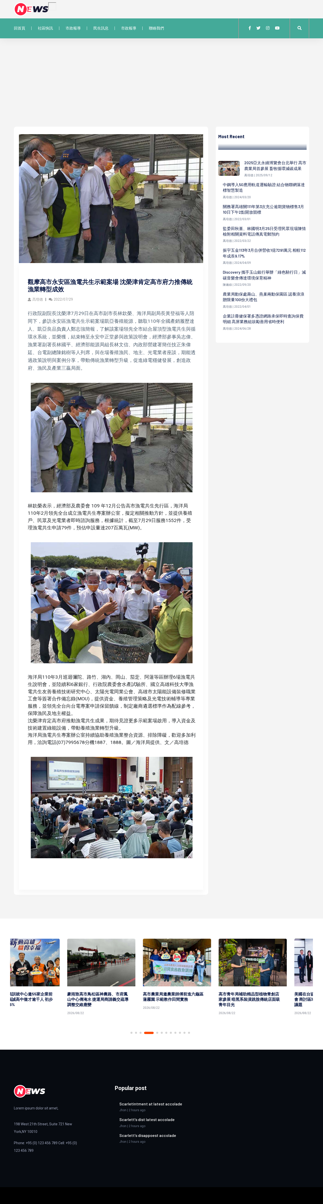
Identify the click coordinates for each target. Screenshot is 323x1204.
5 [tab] (157, 1033)
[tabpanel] (48, 978)
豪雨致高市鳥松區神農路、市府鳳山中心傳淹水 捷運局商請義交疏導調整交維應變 (44, 999)
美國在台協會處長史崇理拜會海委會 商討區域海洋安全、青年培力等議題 (271, 999)
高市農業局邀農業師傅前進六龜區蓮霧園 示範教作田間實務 (120, 996)
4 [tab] (149, 1033)
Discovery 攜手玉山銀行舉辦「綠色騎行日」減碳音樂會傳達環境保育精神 (264, 275)
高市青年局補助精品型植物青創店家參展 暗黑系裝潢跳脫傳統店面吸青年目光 (196, 999)
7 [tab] (166, 1033)
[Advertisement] (161, 88)
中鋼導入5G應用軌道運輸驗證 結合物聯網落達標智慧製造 (264, 187)
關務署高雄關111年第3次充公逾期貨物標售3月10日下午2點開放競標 (263, 209)
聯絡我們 (156, 28)
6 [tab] (162, 1033)
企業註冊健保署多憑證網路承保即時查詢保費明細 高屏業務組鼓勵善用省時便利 (263, 318)
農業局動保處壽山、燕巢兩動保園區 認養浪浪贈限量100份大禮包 (263, 297)
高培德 (37, 299)
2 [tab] (136, 1033)
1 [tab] (131, 1033)
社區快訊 (45, 28)
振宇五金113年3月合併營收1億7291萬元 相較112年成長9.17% (264, 253)
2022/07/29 (63, 299)
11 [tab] (184, 1033)
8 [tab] (171, 1033)
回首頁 (19, 28)
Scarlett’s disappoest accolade (147, 1135)
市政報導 (73, 28)
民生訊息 (101, 28)
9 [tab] (175, 1033)
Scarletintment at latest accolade (150, 1103)
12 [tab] (189, 1033)
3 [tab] (141, 1033)
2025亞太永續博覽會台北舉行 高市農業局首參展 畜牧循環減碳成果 (275, 165)
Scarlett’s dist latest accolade (147, 1119)
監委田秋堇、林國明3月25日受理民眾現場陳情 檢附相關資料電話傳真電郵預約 (264, 231)
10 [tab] (180, 1033)
